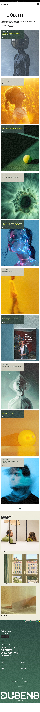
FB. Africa (25, 681)
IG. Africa (15, 681)
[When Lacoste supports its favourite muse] (20, 148)
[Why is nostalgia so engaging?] (20, 101)
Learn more (30, 1)
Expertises (6, 650)
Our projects (8, 647)
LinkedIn (15, 678)
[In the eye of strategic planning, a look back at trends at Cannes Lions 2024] (20, 196)
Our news (6, 656)
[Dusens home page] (4, 4)
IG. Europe (25, 678)
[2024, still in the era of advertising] (20, 433)
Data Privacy (20, 688)
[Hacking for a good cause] (20, 291)
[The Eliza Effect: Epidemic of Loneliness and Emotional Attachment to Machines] (20, 243)
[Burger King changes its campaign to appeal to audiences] (20, 338)
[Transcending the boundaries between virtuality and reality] (20, 53)
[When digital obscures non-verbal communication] (20, 481)
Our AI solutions (9, 653)
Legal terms (20, 686)
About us (5, 645)
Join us (20, 676)
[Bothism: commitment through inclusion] (20, 386)
